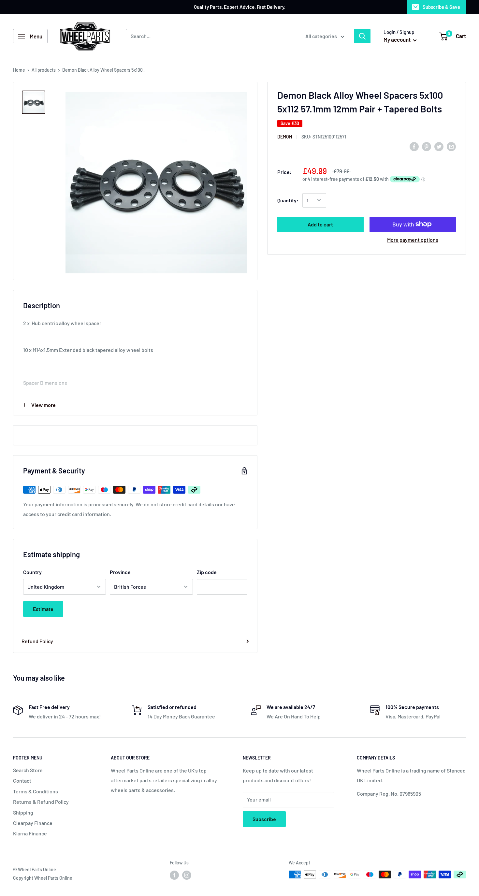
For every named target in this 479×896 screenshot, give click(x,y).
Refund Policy (37, 641)
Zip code (207, 572)
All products (44, 70)
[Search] (362, 36)
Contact (22, 780)
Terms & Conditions (35, 791)
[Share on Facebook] (414, 146)
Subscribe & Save (441, 7)
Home (19, 70)
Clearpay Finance (32, 823)
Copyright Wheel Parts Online (42, 878)
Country (32, 572)
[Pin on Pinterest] (426, 146)
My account (398, 39)
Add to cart (320, 224)
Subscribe (264, 819)
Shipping (23, 812)
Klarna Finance (30, 833)
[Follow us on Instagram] (186, 875)
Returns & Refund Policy (41, 802)
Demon (284, 136)
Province (120, 572)
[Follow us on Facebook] (174, 875)
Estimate (43, 609)
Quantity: (287, 200)
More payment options (412, 239)
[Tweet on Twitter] (438, 146)
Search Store (28, 770)
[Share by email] (451, 146)
